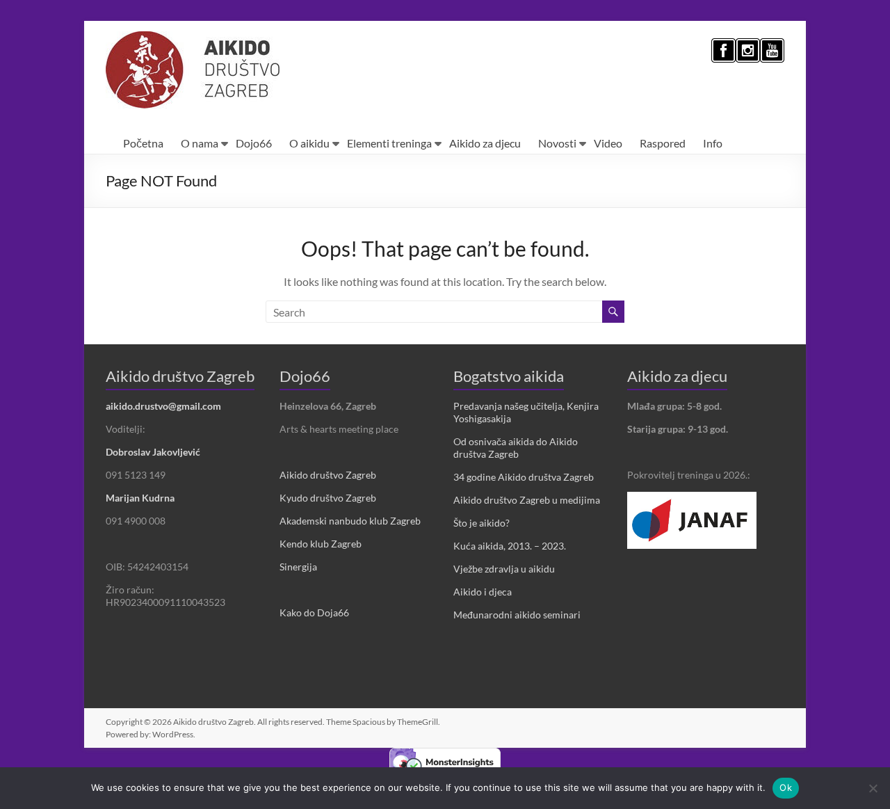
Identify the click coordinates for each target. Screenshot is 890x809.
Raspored (663, 143)
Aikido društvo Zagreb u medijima (526, 500)
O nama (199, 143)
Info (712, 143)
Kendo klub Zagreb (321, 544)
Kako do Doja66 (314, 612)
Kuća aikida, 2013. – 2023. (509, 546)
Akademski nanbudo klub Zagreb (350, 521)
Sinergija (298, 566)
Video (608, 143)
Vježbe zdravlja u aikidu (504, 569)
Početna (143, 143)
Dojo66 (254, 143)
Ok (785, 787)
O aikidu (309, 143)
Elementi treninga (389, 143)
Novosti (557, 143)
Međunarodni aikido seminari (517, 614)
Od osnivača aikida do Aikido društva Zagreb (515, 447)
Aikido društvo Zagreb (328, 475)
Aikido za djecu (485, 143)
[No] (873, 788)
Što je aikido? (481, 523)
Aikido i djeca (482, 592)
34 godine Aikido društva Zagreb (523, 477)
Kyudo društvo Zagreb (328, 498)
